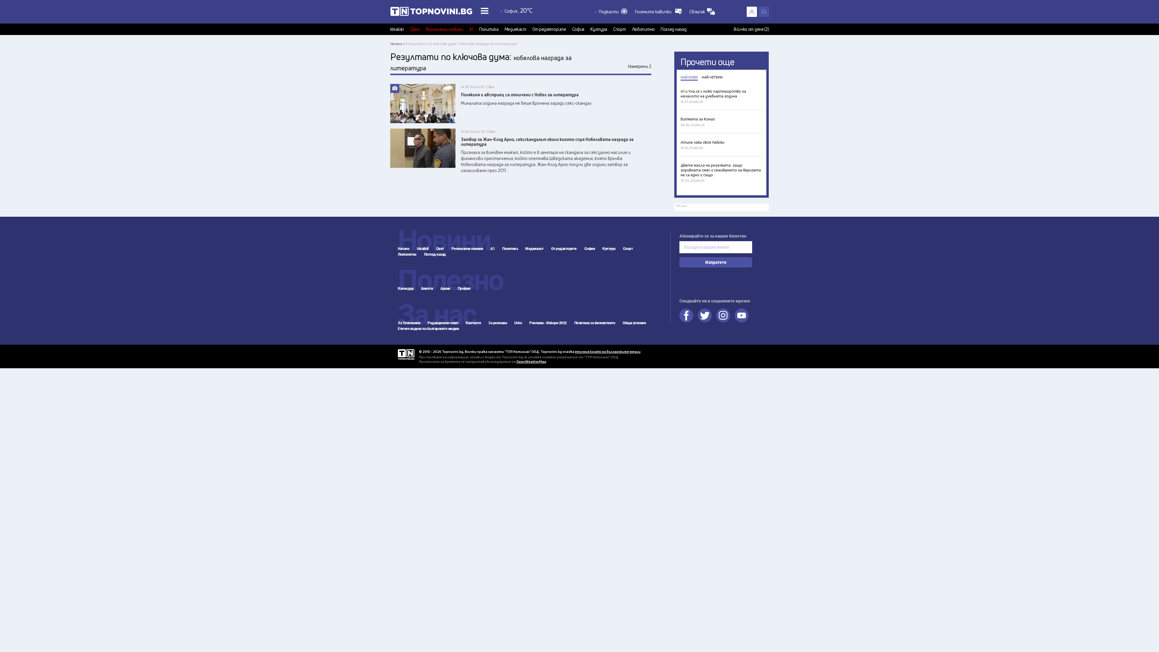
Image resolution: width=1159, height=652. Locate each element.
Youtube (742, 315)
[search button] (764, 12)
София (578, 29)
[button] (613, 12)
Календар (405, 288)
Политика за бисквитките (594, 323)
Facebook (686, 315)
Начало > (397, 43)
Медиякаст (515, 29)
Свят (415, 29)
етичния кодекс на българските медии (607, 351)
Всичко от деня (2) (751, 29)
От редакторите (549, 29)
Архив (445, 288)
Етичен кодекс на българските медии (428, 329)
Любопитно (643, 29)
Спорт (619, 29)
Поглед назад (673, 29)
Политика (489, 29)
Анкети (427, 288)
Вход (752, 12)
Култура (598, 29)
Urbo (518, 323)
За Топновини (409, 323)
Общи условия (634, 323)
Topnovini (406, 354)
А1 (471, 29)
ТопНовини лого (431, 13)
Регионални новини (444, 29)
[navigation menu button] (484, 10)
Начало (403, 249)
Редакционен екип (443, 323)
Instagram (723, 315)
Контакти (473, 323)
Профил (464, 288)
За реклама (497, 323)
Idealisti (397, 29)
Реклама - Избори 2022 (548, 323)
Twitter (705, 315)
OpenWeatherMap (531, 361)
